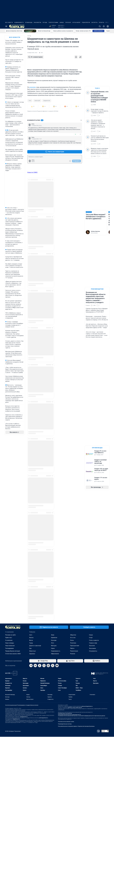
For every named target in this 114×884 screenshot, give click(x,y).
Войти (33, 161)
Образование (55, 630)
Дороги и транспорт (35, 622)
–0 (80, 134)
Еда (30, 625)
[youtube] (57, 642)
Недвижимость (19, 22)
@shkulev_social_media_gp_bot (75, 684)
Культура (53, 617)
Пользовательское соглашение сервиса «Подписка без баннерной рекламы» (76, 702)
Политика (73, 619)
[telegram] (31, 642)
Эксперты (94, 22)
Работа (72, 625)
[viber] (44, 642)
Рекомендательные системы (65, 700)
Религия (72, 630)
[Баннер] (30, 31)
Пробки (107, 22)
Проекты (101, 22)
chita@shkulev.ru (24, 693)
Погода (45, 22)
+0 (75, 134)
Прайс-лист (8, 614)
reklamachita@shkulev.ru (87, 682)
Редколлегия (86, 22)
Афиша (62, 22)
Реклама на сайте (10, 611)
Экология (92, 622)
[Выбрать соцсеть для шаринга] (80, 57)
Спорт (91, 614)
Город (31, 619)
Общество (73, 611)
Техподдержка (9, 625)
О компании (8, 617)
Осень (72, 617)
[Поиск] (100, 26)
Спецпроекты (93, 627)
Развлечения (74, 627)
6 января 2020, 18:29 (32, 52)
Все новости (9, 22)
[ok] (39, 642)
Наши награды (9, 619)
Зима (52, 611)
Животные (32, 627)
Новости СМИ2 (32, 172)
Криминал (54, 614)
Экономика (92, 625)
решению (32, 87)
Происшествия (74, 622)
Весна (31, 617)
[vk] (35, 642)
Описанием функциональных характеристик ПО (69, 691)
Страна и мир (93, 619)
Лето (52, 619)
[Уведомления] (104, 26)
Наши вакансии (10, 622)
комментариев (37, 57)
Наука (53, 625)
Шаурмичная (46, 100)
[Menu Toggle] (6, 26)
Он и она (72, 614)
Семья (91, 611)
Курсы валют (76, 22)
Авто (30, 611)
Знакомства (37, 22)
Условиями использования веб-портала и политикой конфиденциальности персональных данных (81, 692)
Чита (30, 100)
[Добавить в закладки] (76, 57)
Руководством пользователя (65, 689)
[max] (48, 642)
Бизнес (31, 614)
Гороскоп (68, 22)
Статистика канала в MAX (13, 630)
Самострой (37, 100)
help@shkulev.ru (16, 695)
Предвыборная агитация (12, 627)
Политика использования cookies (66, 698)
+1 (75, 147)
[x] (52, 642)
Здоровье (32, 630)
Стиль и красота (94, 617)
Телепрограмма (53, 22)
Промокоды (28, 22)
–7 (80, 147)
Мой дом (53, 622)
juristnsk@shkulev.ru (43, 694)
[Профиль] (108, 26)
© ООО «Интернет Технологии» (13, 707)
